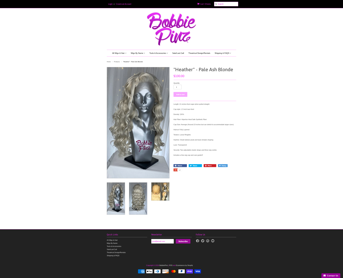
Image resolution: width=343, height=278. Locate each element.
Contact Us (332, 276)
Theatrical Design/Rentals (199, 53)
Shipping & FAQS (222, 53)
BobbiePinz (163, 265)
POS (170, 265)
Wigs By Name (137, 53)
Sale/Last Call (178, 53)
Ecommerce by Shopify (184, 265)
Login (110, 4)
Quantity (177, 83)
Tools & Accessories (158, 53)
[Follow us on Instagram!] (208, 241)
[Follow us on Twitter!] (203, 241)
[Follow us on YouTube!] (213, 241)
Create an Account (123, 4)
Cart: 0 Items (205, 4)
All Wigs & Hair (118, 53)
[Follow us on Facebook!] (198, 241)
